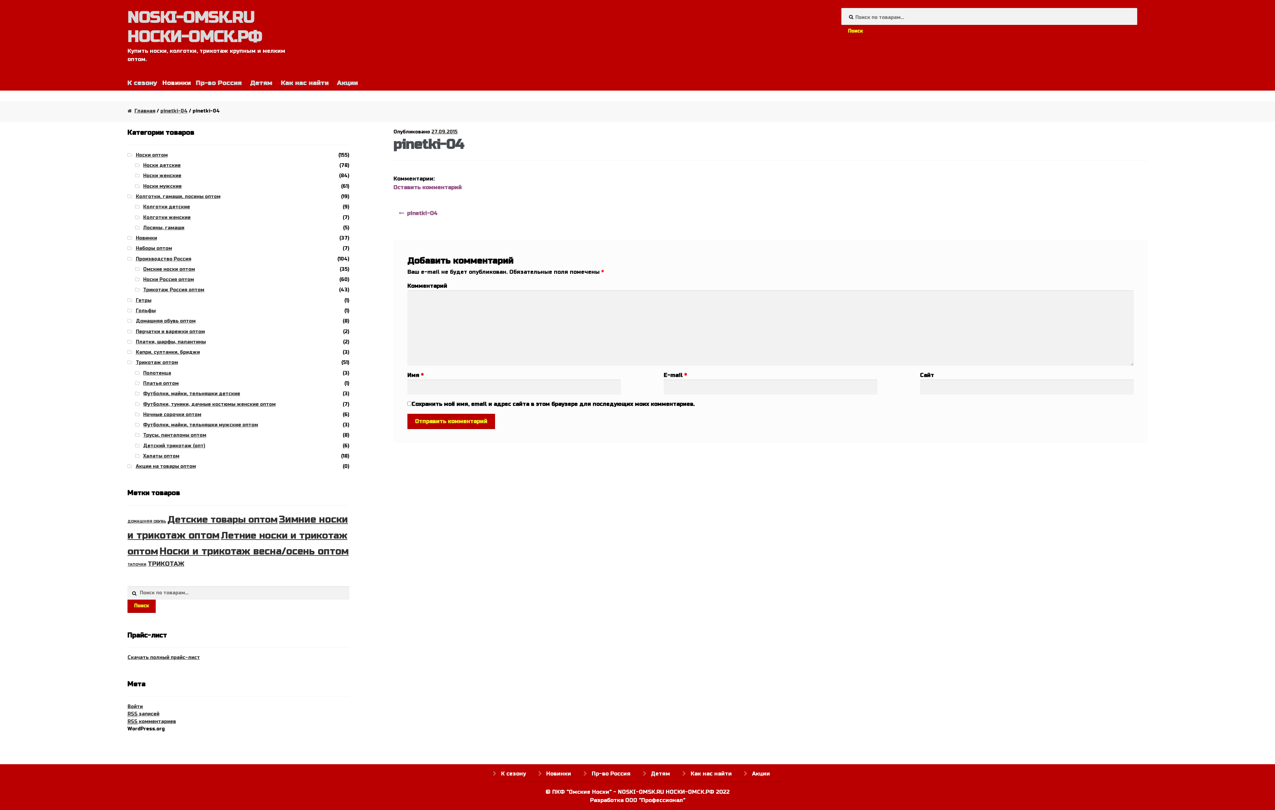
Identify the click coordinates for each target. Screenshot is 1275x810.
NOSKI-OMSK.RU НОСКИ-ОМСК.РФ (195, 27)
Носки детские (162, 165)
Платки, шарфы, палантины (171, 342)
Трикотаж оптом (157, 362)
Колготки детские (166, 207)
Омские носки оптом (169, 269)
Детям (261, 83)
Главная (144, 111)
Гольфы (146, 311)
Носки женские (162, 176)
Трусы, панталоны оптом (174, 435)
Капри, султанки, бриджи (168, 352)
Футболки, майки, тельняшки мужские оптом (200, 425)
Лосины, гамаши (163, 228)
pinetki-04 (174, 111)
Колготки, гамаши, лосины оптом (178, 196)
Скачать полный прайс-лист (164, 657)
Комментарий (427, 286)
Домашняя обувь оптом (166, 321)
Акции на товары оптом (166, 466)
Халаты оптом (161, 456)
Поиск (855, 31)
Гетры (143, 300)
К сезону (142, 83)
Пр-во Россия (219, 83)
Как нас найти (305, 83)
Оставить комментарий (427, 187)
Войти (135, 706)
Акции (347, 83)
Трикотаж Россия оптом (173, 290)
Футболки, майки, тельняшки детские (191, 394)
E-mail (675, 375)
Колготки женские (167, 217)
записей (143, 714)
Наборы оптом (154, 248)
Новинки (146, 238)
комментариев (152, 721)
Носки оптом (152, 155)
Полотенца (157, 373)
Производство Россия (163, 259)
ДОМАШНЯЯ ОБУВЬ (147, 521)
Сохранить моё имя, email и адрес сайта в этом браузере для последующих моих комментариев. (553, 404)
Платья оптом (161, 383)
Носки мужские (162, 186)
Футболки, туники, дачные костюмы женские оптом (209, 404)
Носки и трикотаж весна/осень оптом (254, 551)
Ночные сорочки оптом (172, 414)
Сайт (927, 375)
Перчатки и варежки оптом (170, 331)
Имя (415, 375)
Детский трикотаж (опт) (174, 446)
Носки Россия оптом (168, 279)
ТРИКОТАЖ (166, 563)
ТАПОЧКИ (137, 564)
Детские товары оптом (222, 519)
